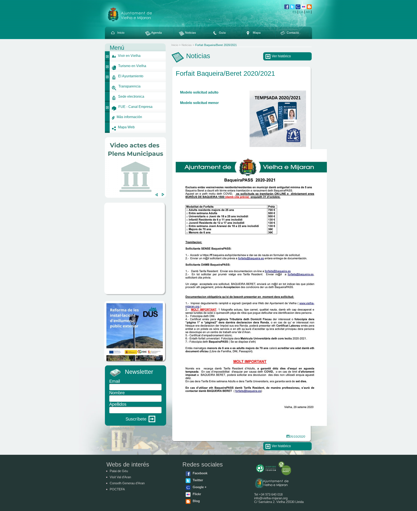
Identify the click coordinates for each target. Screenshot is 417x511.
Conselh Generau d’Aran (127, 483)
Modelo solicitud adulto (199, 92)
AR (308, 12)
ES (294, 12)
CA (301, 12)
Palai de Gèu (119, 471)
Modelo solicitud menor (200, 103)
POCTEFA (117, 489)
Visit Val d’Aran (120, 477)
